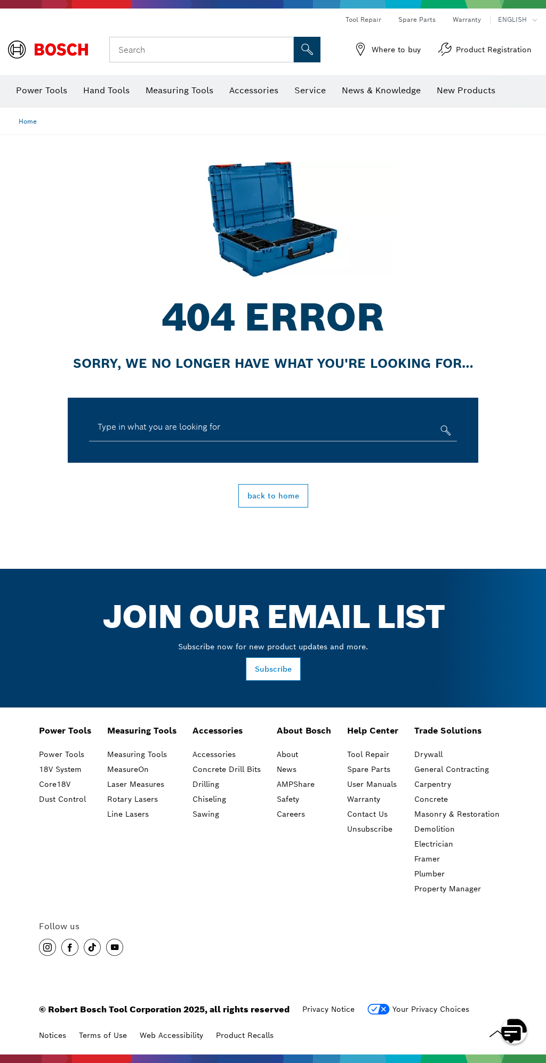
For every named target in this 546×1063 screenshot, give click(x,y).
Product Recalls (245, 1035)
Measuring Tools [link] (141, 730)
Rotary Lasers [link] (132, 799)
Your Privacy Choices (430, 1009)
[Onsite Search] (307, 49)
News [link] (286, 769)
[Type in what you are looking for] (444, 433)
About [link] (287, 754)
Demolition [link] (434, 829)
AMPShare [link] (296, 784)
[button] (47, 947)
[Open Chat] (514, 1031)
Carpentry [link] (432, 784)
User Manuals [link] (372, 784)
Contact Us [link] (367, 814)
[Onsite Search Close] (284, 49)
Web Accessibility (171, 1035)
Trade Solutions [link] (447, 730)
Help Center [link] (372, 730)
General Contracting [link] (451, 769)
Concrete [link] (431, 799)
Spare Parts (417, 19)
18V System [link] (60, 769)
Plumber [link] (429, 874)
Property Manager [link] (447, 888)
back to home (273, 496)
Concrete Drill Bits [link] (226, 769)
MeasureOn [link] (128, 769)
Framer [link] (427, 859)
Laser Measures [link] (135, 784)
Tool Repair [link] (368, 754)
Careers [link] (291, 814)
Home (28, 121)
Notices (52, 1035)
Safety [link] (288, 799)
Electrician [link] (433, 844)
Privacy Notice (328, 1009)
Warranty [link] (363, 799)
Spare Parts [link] (368, 769)
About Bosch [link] (304, 730)
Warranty (467, 19)
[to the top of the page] (530, 1000)
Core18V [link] (54, 784)
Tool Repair (363, 19)
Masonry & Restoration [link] (457, 814)
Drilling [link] (205, 784)
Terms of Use (103, 1035)
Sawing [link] (205, 814)
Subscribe (273, 669)
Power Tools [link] (65, 730)
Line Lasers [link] (128, 814)
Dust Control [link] (62, 799)
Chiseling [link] (209, 799)
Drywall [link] (428, 754)
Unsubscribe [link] (369, 829)
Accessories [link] (217, 730)
